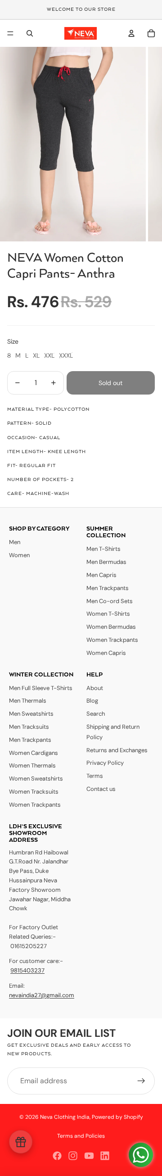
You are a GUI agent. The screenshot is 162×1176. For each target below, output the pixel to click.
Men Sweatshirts (31, 713)
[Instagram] (73, 1155)
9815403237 (27, 970)
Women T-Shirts (108, 614)
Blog (92, 700)
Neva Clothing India (65, 1117)
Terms (94, 776)
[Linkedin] (104, 1155)
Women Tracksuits (33, 791)
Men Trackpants (107, 588)
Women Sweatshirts (36, 778)
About (94, 688)
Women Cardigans (33, 753)
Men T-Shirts (103, 549)
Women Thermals (32, 765)
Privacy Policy (105, 763)
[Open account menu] (131, 33)
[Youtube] (89, 1155)
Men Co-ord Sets (109, 601)
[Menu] (10, 33)
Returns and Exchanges (117, 750)
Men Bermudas (106, 562)
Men (14, 542)
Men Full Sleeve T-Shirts (40, 688)
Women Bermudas (111, 627)
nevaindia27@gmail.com (41, 995)
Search (95, 713)
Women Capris (106, 653)
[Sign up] (141, 1081)
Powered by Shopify (117, 1117)
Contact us (101, 789)
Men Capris (101, 575)
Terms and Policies (81, 1136)
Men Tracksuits (29, 727)
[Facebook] (57, 1155)
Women (19, 555)
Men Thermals (27, 700)
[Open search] (30, 33)
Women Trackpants (112, 640)
